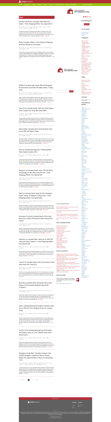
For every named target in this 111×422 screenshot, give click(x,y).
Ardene (83, 121)
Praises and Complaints (87, 69)
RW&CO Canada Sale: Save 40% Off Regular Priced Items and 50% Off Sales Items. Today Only (36, 87)
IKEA (83, 181)
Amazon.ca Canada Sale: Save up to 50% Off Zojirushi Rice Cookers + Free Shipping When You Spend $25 (36, 241)
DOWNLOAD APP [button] (87, 4)
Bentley (83, 130)
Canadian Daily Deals (39, 47)
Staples (83, 252)
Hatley (83, 175)
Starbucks (84, 254)
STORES (51, 4)
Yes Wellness (84, 277)
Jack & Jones (84, 184)
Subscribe (87, 24)
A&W (83, 123)
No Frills (83, 217)
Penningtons (84, 223)
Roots (83, 238)
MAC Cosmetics (85, 202)
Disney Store (84, 155)
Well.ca (83, 274)
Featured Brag (84, 58)
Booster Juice (84, 136)
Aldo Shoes (84, 115)
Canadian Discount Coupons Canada (30, 364)
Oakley (83, 219)
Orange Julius (84, 222)
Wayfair (83, 273)
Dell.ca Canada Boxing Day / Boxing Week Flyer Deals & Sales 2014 (35, 150)
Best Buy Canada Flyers (61, 227)
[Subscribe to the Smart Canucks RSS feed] (88, 17)
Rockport (83, 236)
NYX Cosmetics (85, 218)
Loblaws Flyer (59, 236)
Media (73, 407)
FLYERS (33, 4)
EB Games (84, 159)
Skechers (84, 247)
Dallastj (58, 258)
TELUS (83, 258)
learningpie (58, 266)
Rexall (83, 234)
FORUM (39, 4)
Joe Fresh (84, 186)
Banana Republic (85, 126)
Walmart (83, 271)
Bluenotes (84, 133)
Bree (32, 26)
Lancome (83, 191)
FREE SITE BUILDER (71, 4)
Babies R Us (84, 125)
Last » (37, 379)
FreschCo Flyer (59, 234)
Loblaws (83, 197)
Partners (83, 87)
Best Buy (83, 132)
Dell (82, 154)
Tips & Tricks (84, 72)
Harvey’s (83, 174)
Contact (83, 84)
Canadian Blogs (85, 42)
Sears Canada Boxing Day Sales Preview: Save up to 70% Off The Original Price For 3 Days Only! (36, 308)
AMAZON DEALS (59, 4)
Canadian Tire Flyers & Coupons (63, 231)
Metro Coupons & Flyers (61, 238)
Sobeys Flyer (59, 243)
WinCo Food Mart (85, 276)
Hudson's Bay (84, 180)
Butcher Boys (84, 139)
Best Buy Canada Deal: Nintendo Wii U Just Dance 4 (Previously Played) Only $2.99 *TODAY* (35, 285)
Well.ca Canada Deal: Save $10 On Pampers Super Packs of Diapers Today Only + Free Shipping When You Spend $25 (35, 195)
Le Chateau (84, 193)
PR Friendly (84, 88)
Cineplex (83, 145)
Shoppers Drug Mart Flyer (61, 242)
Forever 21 (84, 163)
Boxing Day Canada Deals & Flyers (63, 283)
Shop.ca (83, 244)
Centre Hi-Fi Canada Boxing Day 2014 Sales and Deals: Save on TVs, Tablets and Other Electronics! (35, 332)
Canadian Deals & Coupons (40, 26)
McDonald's (84, 204)
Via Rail (83, 270)
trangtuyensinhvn (60, 254)
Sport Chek (84, 251)
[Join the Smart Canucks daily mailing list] (90, 17)
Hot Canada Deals (30, 94)
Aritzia (83, 122)
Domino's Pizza (85, 156)
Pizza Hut (84, 225)
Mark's (83, 203)
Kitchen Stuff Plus (85, 189)
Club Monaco (84, 147)
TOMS (83, 265)
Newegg (83, 212)
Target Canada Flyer (60, 246)
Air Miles (83, 114)
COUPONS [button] (27, 4)
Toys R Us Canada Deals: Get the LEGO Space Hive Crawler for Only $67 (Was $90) (36, 109)
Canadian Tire (84, 141)
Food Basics (84, 160)
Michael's (83, 207)
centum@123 (59, 262)
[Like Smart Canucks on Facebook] (86, 17)
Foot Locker (84, 162)
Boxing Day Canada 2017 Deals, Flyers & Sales (86, 81)
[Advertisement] (55, 6)
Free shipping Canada (86, 64)
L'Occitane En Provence (87, 199)
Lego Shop (84, 195)
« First (22, 379)
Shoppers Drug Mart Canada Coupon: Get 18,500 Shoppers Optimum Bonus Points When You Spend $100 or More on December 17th (36, 356)
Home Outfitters (85, 178)
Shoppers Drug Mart (86, 245)
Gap (82, 165)
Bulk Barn (84, 137)
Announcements (85, 40)
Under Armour (84, 267)
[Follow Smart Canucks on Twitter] (84, 17)
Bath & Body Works (86, 128)
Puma (83, 229)
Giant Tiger (84, 167)
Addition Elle (84, 110)
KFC (82, 188)
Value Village (84, 269)
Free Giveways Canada (86, 62)
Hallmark (83, 173)
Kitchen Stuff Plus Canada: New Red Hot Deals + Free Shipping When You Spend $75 (35, 22)
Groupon (83, 170)
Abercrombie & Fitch (86, 108)
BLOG (20, 4)
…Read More (47, 35)
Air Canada (84, 113)
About (73, 406)
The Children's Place (86, 260)
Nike (82, 214)
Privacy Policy (60, 418)
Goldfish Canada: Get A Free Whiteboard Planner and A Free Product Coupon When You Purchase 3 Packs (67, 255)
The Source (84, 262)
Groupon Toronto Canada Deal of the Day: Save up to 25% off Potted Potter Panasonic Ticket (36, 218)
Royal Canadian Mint (86, 240)
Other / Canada (85, 68)
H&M (83, 177)
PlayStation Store (85, 226)
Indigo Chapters (85, 182)
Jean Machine (84, 185)
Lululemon (84, 200)
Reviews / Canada (85, 71)
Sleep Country (84, 248)
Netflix (83, 211)
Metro (83, 206)
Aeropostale (84, 111)
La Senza (83, 192)
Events (24, 94)
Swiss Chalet (84, 256)
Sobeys (83, 249)
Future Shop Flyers (60, 235)
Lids (82, 196)
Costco (83, 149)
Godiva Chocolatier (86, 169)
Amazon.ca (84, 117)
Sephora (83, 243)
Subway (83, 255)
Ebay (83, 158)
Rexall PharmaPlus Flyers (61, 240)
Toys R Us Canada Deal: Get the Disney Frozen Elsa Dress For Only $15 (37, 263)
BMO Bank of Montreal (86, 134)
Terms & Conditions (52, 418)
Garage (83, 166)
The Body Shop (85, 259)
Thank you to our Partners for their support (85, 34)
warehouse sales (85, 73)
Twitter (80, 406)
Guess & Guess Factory (87, 171)
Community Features (86, 56)
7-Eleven (83, 107)
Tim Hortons (84, 263)
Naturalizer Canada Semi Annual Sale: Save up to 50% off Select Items (35, 130)
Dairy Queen (84, 151)
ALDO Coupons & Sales (61, 225)
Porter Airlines (84, 228)
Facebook (80, 405)
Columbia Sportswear (86, 148)
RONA (83, 237)
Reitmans (84, 233)
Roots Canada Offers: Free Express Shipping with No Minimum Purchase (36, 43)
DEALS (45, 4)
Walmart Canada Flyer (61, 247)
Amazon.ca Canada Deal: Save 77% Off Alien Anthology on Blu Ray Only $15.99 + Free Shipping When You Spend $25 (36, 172)
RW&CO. (83, 241)
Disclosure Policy (85, 85)
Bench (83, 129)
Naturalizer (84, 210)
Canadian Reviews (60, 229)
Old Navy (83, 221)
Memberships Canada (86, 66)
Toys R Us (84, 266)
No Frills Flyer (59, 239)
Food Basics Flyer (60, 232)
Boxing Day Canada (60, 228)
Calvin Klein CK (85, 140)
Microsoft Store (85, 208)
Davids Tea (84, 152)
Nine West (84, 215)
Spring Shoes (59, 245)
